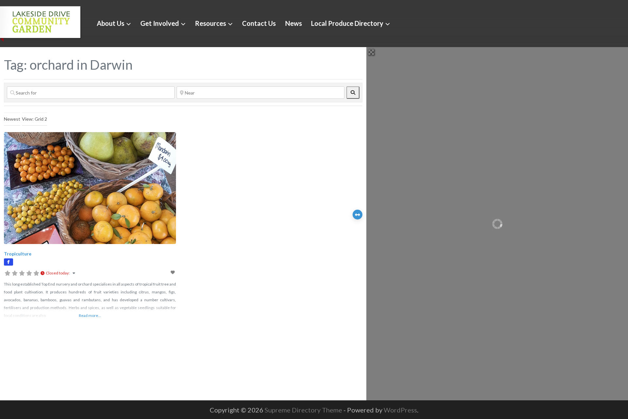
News (293, 23)
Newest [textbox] (12, 119)
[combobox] (12, 119)
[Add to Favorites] (173, 272)
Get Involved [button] (159, 23)
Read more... (90, 315)
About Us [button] (110, 23)
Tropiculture (17, 253)
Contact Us (259, 23)
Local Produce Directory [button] (347, 23)
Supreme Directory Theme (304, 410)
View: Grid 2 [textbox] (34, 119)
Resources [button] (210, 23)
